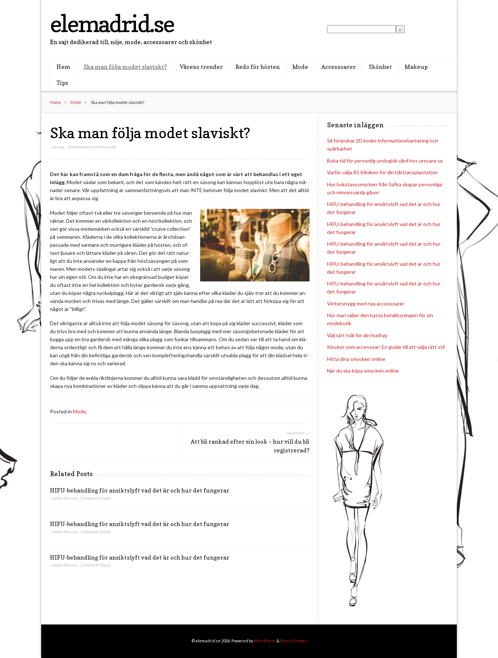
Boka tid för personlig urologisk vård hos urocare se (385, 160)
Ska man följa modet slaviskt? (125, 66)
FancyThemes (293, 640)
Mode (300, 66)
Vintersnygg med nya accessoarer (365, 303)
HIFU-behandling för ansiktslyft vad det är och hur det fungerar (139, 490)
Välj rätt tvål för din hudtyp (357, 335)
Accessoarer (338, 66)
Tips (62, 82)
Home (55, 102)
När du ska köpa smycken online (363, 370)
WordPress (265, 640)
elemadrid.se (112, 23)
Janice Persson (65, 498)
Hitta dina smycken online (356, 359)
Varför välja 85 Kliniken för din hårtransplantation (382, 172)
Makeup (416, 66)
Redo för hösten (258, 66)
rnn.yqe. (59, 146)
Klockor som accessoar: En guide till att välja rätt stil (386, 347)
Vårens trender (201, 66)
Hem (63, 66)
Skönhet (380, 66)
